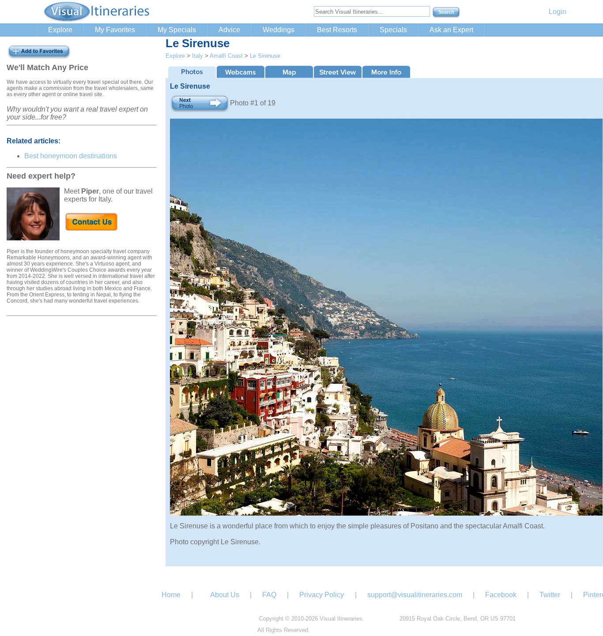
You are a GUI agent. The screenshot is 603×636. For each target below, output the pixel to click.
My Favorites (115, 30)
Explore (60, 30)
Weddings (278, 30)
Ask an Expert (451, 30)
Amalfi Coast (226, 55)
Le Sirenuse (265, 55)
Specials (393, 30)
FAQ (269, 595)
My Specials (177, 30)
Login (557, 11)
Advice (229, 30)
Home (171, 595)
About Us (224, 595)
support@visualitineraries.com (414, 595)
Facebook (500, 595)
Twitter (549, 595)
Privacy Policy (321, 595)
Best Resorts (337, 30)
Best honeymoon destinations (70, 156)
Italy (197, 55)
